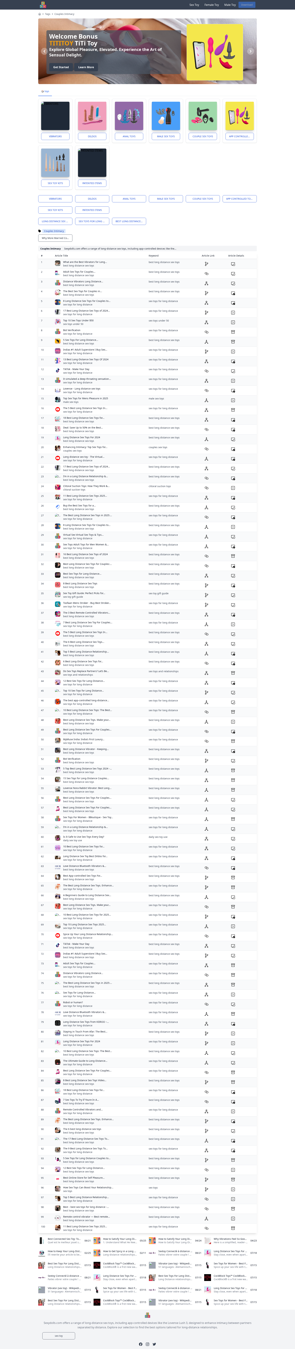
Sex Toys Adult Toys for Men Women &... (86, 544)
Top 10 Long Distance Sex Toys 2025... (84, 924)
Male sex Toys (166, 136)
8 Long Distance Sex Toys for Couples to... (86, 301)
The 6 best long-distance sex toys (82, 1129)
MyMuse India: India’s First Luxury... (83, 739)
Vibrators (55, 136)
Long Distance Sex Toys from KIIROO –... (86, 1021)
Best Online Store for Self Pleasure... (84, 1177)
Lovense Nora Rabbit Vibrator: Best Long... (87, 788)
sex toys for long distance (94, 221)
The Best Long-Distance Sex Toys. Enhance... (88, 885)
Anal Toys (129, 136)
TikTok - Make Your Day (76, 369)
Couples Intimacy (64, 14)
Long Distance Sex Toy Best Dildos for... (85, 856)
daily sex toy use (72, 840)
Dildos (92, 136)
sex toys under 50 (73, 324)
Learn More (86, 67)
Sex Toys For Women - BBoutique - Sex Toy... (88, 817)
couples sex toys (72, 450)
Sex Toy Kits (55, 183)
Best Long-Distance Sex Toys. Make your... (86, 719)
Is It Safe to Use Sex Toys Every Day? (83, 836)
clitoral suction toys (74, 489)
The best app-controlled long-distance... (86, 700)
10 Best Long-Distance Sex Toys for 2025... (87, 914)
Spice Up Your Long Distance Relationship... (88, 934)
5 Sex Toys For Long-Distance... (80, 339)
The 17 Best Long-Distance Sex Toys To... (86, 1138)
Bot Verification (71, 330)
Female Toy (212, 5)
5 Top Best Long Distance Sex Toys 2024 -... (87, 768)
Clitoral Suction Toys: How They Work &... (86, 486)
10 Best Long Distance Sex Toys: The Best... (87, 710)
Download (247, 4)
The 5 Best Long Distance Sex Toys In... (85, 408)
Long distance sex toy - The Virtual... (83, 456)
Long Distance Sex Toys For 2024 (81, 437)
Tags (47, 14)
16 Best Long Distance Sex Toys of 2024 (85, 554)
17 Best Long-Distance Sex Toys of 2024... (86, 310)
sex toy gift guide (73, 596)
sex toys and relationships (78, 674)
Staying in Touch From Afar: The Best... (85, 1031)
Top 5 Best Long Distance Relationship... (86, 651)
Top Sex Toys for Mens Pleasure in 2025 (85, 398)
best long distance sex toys (131, 221)
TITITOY (61, 43)
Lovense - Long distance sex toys (81, 388)
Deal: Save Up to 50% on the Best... (83, 427)
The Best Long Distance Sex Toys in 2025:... (87, 515)
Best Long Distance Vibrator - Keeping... (86, 749)
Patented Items (92, 183)
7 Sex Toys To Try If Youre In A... (81, 1099)
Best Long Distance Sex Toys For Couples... (87, 729)
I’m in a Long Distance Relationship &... (85, 476)
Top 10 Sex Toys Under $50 (78, 320)
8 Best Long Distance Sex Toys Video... (84, 1080)
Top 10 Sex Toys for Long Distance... (83, 690)
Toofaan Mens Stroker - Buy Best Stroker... (87, 603)
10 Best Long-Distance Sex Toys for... (83, 846)
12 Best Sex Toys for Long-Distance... (84, 680)
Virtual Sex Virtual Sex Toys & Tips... (83, 534)
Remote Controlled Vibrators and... (83, 1109)
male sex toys (71, 402)
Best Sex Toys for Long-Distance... (82, 573)
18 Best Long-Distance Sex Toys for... (83, 417)
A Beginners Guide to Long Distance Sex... (87, 895)
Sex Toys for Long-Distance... (79, 992)
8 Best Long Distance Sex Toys (80, 583)
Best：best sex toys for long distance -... (86, 1207)
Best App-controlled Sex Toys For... (82, 875)
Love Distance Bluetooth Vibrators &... (84, 866)
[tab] (45, 91)
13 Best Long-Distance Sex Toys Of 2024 (85, 359)
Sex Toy (194, 5)
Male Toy (230, 5)
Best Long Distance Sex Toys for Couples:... (87, 564)
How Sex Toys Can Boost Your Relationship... (88, 1187)
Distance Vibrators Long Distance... (83, 281)
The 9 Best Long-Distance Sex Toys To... (85, 1148)
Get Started (61, 67)
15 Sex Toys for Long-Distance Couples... (86, 778)
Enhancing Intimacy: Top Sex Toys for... (85, 447)
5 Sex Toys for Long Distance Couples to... (86, 1158)
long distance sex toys (57, 221)
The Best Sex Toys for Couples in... (82, 291)
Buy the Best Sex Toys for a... (79, 505)
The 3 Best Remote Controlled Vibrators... (86, 612)
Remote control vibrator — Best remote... (86, 1216)
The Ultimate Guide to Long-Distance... (85, 1060)
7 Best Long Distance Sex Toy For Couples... (87, 622)
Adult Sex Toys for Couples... (79, 271)
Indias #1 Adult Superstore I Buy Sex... (85, 349)
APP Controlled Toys (241, 136)
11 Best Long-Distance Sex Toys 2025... (85, 495)
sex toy (59, 1335)
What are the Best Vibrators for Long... (85, 262)
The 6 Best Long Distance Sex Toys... (83, 641)
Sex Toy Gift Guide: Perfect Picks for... (84, 593)
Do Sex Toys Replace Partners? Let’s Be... (86, 671)
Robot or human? (73, 1002)
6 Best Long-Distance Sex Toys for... (83, 661)
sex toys (67, 1191)
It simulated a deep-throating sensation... (87, 378)
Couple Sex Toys (203, 136)
